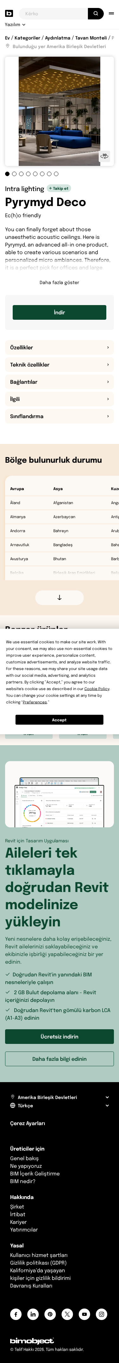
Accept (59, 719)
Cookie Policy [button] (96, 689)
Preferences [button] (35, 702)
